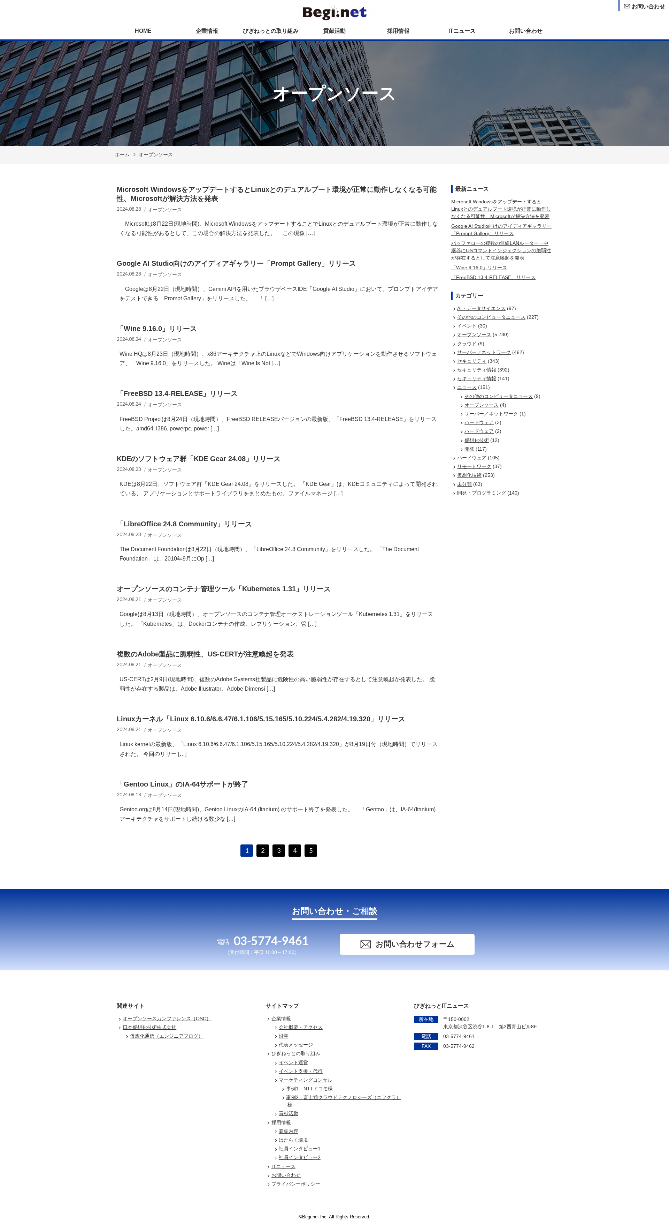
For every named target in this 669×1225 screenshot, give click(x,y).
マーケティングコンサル (305, 1080)
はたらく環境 (293, 1140)
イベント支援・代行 (301, 1071)
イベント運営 (293, 1062)
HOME (143, 31)
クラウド (467, 343)
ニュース (467, 387)
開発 (469, 449)
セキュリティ (471, 361)
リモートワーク (474, 466)
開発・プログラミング (481, 493)
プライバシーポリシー (295, 1184)
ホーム (122, 154)
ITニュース (462, 31)
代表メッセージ (296, 1044)
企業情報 (207, 31)
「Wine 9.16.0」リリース (479, 267)
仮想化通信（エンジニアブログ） (166, 1036)
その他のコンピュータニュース (491, 317)
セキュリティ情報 (476, 370)
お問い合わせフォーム (415, 944)
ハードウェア (479, 422)
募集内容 (288, 1131)
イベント (467, 326)
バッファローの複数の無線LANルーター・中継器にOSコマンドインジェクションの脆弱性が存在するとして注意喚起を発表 (501, 250)
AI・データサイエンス (481, 308)
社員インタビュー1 (300, 1148)
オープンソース (156, 154)
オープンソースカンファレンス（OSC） (167, 1018)
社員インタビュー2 (300, 1157)
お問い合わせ (526, 31)
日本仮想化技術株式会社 (149, 1027)
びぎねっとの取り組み (271, 31)
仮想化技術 (476, 440)
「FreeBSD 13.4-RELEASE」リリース (493, 277)
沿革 (284, 1036)
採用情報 (398, 31)
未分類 (464, 484)
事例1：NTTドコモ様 (309, 1088)
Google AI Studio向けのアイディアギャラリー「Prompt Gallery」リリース (501, 229)
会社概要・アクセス (301, 1027)
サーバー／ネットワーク (484, 352)
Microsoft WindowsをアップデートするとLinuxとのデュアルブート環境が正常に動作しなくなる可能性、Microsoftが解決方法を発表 (501, 209)
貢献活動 (334, 31)
